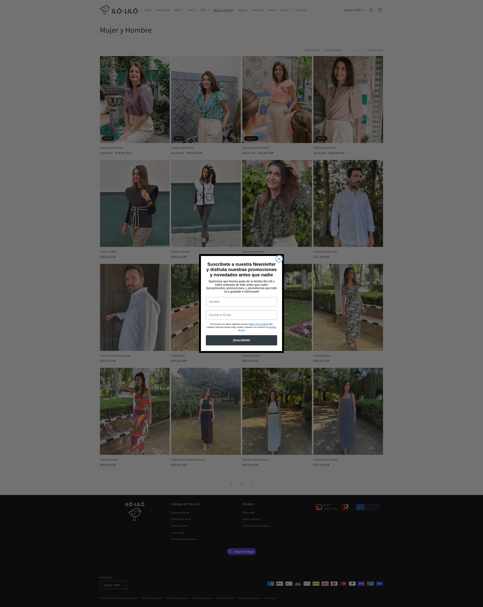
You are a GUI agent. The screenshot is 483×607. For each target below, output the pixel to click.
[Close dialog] (279, 259)
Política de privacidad (258, 324)
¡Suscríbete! (241, 340)
